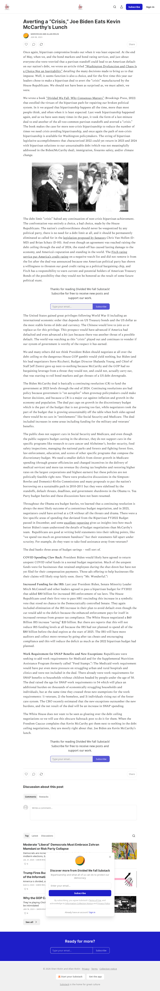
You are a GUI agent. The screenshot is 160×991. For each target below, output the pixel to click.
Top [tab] (27, 835)
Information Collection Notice (79, 903)
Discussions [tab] (47, 835)
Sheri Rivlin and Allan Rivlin (45, 34)
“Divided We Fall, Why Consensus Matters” (75, 98)
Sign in (150, 6)
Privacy (85, 968)
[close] (110, 856)
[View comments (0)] (34, 44)
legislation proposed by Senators (84, 238)
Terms (94, 968)
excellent (70, 523)
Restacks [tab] (43, 796)
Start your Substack (71, 976)
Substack (64, 984)
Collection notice (108, 968)
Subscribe (134, 6)
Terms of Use (95, 900)
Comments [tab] (30, 796)
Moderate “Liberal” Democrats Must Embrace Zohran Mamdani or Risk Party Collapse (61, 846)
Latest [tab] (35, 835)
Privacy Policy (103, 903)
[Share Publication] (121, 7)
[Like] (26, 44)
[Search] (115, 7)
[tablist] (36, 797)
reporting (83, 523)
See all (29, 922)
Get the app (95, 976)
